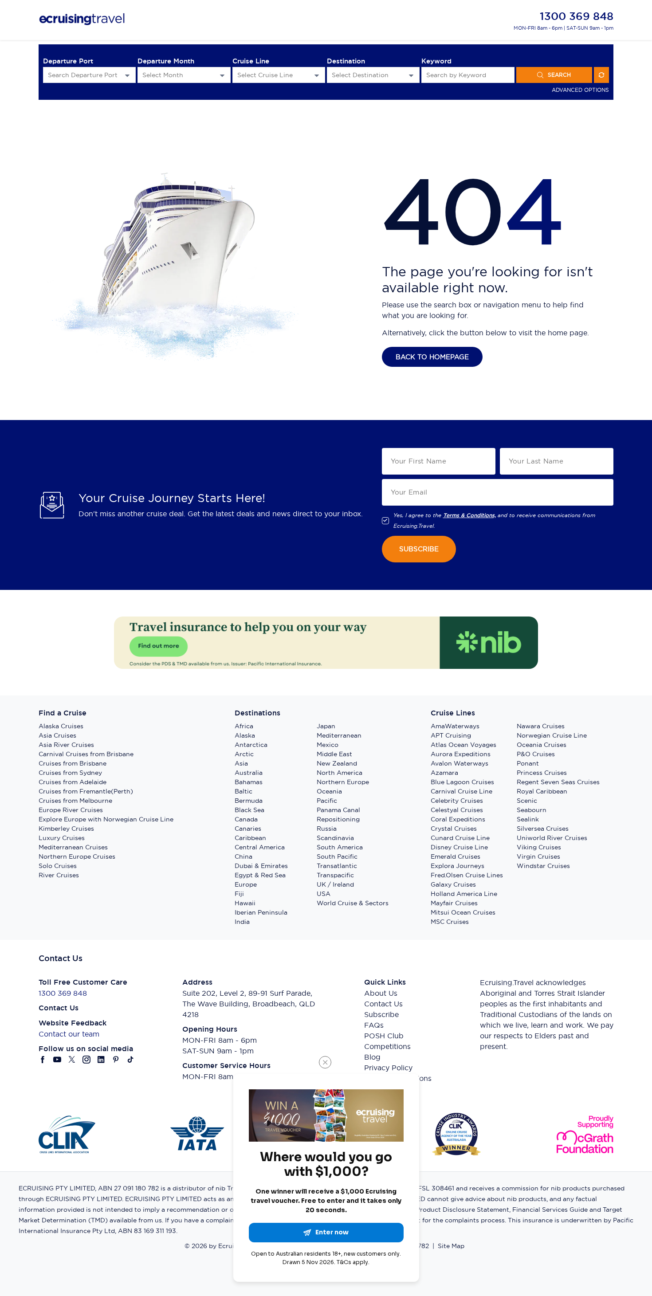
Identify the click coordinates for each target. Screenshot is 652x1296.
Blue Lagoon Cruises (462, 782)
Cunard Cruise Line (460, 838)
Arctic (244, 754)
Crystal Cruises (454, 829)
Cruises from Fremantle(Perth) (86, 791)
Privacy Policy (388, 1067)
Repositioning (338, 819)
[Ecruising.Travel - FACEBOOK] (42, 1059)
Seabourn (531, 810)
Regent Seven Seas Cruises (558, 782)
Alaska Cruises (61, 726)
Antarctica (251, 745)
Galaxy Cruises (453, 884)
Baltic (243, 791)
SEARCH (559, 74)
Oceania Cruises (541, 745)
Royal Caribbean (542, 791)
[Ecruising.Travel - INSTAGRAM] (86, 1059)
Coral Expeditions (458, 819)
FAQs (374, 1025)
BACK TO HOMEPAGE (432, 357)
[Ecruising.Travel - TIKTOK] (130, 1059)
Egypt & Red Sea (260, 875)
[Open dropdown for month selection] (222, 75)
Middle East (334, 754)
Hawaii (245, 903)
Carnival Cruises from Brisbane (86, 754)
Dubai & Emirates (261, 866)
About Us (380, 993)
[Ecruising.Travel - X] (72, 1059)
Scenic (527, 801)
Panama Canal (338, 810)
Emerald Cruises (455, 856)
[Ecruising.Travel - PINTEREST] (116, 1059)
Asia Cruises (57, 735)
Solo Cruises (58, 866)
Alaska (245, 735)
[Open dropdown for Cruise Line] (316, 75)
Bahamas (249, 782)
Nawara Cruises (541, 726)
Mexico (327, 745)
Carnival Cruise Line (461, 791)
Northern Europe (343, 782)
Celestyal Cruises (457, 810)
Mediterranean (339, 735)
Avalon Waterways (459, 763)
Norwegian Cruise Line (552, 735)
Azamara (444, 773)
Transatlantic (337, 866)
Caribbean (250, 838)
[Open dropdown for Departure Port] (127, 75)
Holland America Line (464, 894)
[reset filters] (601, 75)
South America (340, 847)
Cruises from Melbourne (75, 801)
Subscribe (381, 1014)
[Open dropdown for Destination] (411, 75)
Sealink (528, 819)
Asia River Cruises (66, 745)
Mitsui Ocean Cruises (463, 912)
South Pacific (337, 856)
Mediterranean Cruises (73, 847)
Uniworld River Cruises (552, 838)
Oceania (329, 791)
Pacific (327, 801)
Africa (244, 726)
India (242, 922)
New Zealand (337, 763)
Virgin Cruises (538, 856)
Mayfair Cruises (454, 903)
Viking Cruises (539, 847)
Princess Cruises (542, 773)
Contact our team (69, 1033)
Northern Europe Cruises (77, 856)
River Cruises (59, 875)
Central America (260, 847)
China (243, 856)
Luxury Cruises (62, 838)
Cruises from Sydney (70, 773)
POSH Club (384, 1035)
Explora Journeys (457, 866)
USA (323, 894)
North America (339, 773)
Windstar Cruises (543, 866)
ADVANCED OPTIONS (580, 89)
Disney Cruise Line (459, 847)
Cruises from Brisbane (72, 763)
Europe (246, 884)
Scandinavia (335, 838)
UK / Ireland (335, 884)
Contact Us (383, 1003)
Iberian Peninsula (261, 912)
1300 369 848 (576, 16)
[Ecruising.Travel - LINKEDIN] (101, 1059)
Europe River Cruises (71, 810)
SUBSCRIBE (419, 549)
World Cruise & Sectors (353, 903)
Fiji (239, 894)
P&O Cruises (536, 754)
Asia (241, 763)
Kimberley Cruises (66, 829)
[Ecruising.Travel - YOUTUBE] (57, 1059)
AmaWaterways (455, 726)
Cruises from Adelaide (72, 782)
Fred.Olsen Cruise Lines (467, 875)
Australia (249, 773)
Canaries (248, 829)
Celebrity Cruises (457, 801)
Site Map (451, 1246)
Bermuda (249, 801)
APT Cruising (451, 735)
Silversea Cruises (543, 829)
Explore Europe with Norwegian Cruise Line (106, 819)
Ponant (528, 763)
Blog (372, 1057)
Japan (326, 726)
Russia (327, 829)
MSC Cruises (450, 922)
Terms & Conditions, (469, 515)
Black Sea (249, 810)
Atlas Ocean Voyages (463, 745)
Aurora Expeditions (461, 754)
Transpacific (335, 875)
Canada (246, 819)
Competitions (387, 1046)
